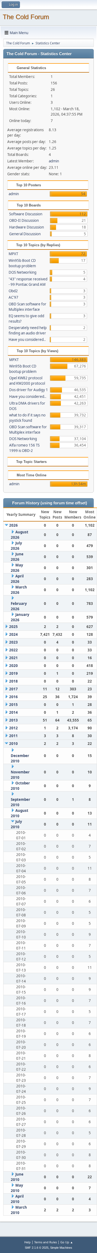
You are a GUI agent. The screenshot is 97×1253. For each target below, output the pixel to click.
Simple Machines (61, 1247)
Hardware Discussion (26, 227)
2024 (13, 634)
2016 (13, 696)
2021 (13, 657)
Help (27, 1242)
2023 (13, 642)
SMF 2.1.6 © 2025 (36, 1247)
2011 (13, 735)
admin (54, 161)
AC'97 (13, 297)
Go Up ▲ (66, 1242)
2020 (13, 665)
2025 (13, 626)
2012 (13, 728)
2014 (13, 712)
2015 (13, 704)
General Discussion (25, 233)
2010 (13, 743)
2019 (13, 673)
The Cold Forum (26, 16)
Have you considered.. (27, 339)
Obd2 (13, 290)
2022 (13, 650)
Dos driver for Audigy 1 (28, 389)
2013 (13, 720)
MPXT (13, 253)
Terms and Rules (45, 1242)
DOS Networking (22, 272)
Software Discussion (25, 214)
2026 (13, 525)
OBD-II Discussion (24, 220)
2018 (13, 681)
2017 (13, 689)
